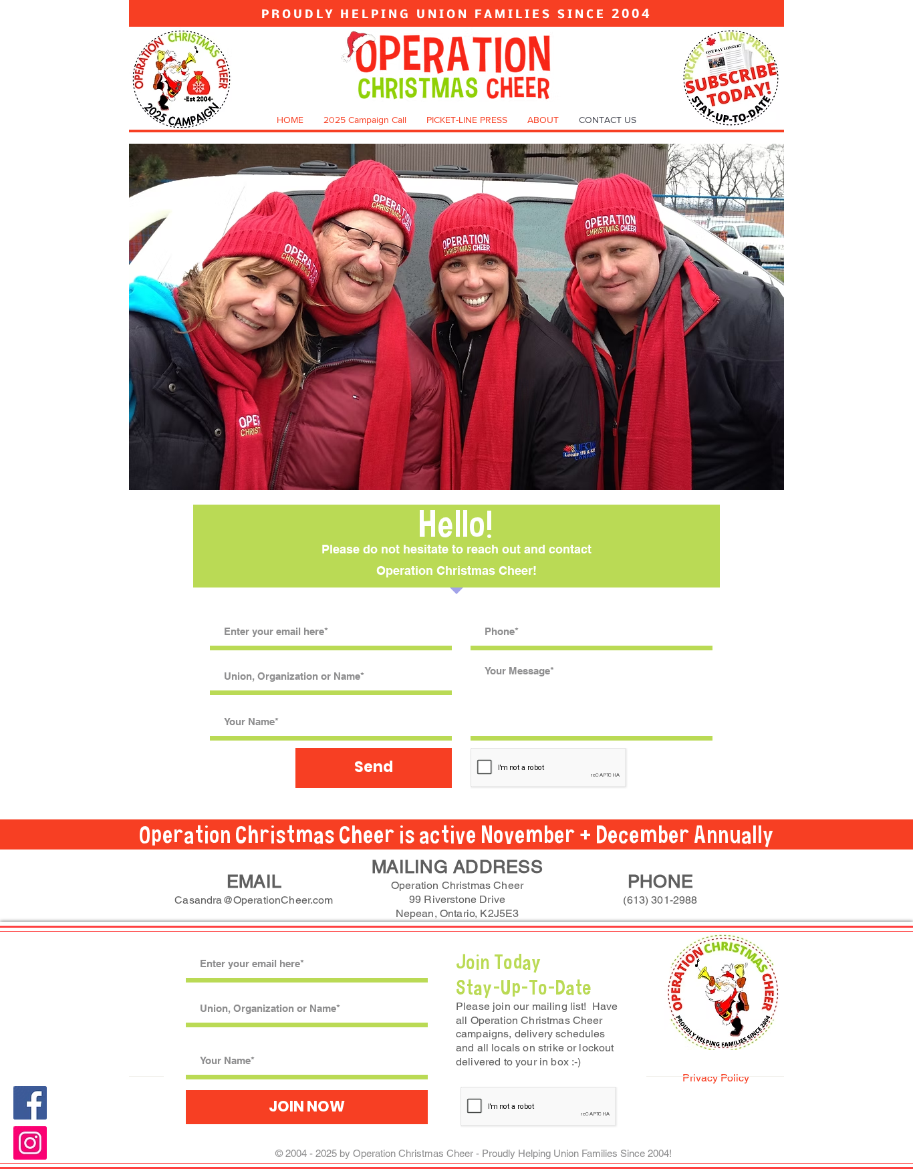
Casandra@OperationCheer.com (253, 900)
